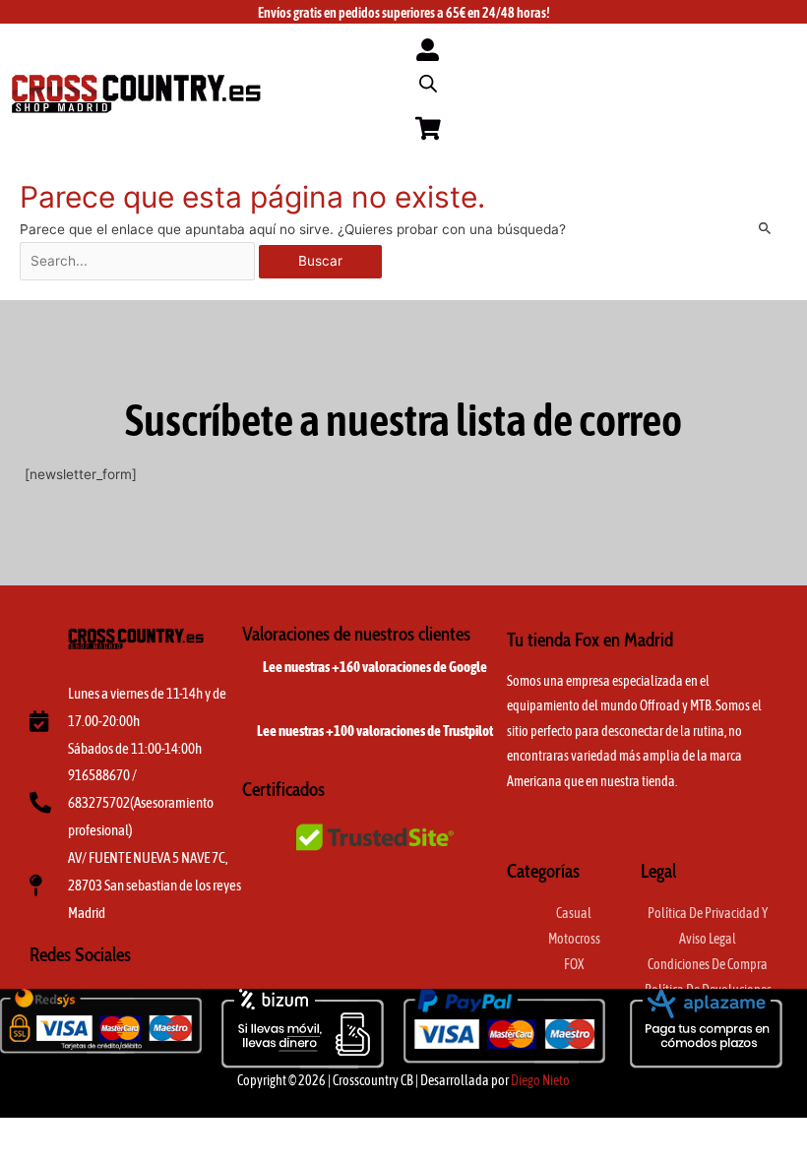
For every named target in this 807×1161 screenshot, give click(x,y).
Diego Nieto (540, 1080)
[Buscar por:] (139, 261)
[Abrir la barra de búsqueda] (428, 83)
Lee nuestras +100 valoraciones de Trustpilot (375, 730)
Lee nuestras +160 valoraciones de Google (375, 666)
